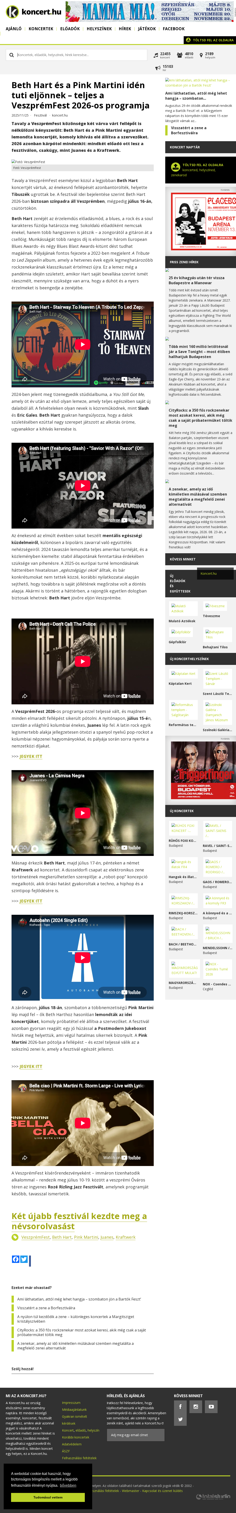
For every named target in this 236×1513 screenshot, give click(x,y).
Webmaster (131, 1491)
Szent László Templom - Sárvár (218, 693)
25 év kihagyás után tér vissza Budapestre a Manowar (196, 280)
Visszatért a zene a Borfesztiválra (46, 1308)
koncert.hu (60, 115)
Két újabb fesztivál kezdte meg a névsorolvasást (79, 1221)
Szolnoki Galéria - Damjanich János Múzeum (218, 730)
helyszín (93, 1430)
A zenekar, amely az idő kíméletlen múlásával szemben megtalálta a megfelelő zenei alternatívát (75, 1345)
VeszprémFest (35, 1237)
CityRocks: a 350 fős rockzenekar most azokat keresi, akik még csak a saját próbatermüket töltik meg (81, 1332)
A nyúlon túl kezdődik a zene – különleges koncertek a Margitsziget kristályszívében (75, 1319)
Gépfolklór (177, 642)
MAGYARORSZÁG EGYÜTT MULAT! (183, 983)
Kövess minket (183, 559)
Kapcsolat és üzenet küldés (162, 1491)
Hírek (125, 28)
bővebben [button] (68, 1485)
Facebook (174, 28)
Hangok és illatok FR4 (183, 877)
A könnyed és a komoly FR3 (218, 913)
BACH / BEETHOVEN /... (183, 944)
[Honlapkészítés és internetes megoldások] (213, 1499)
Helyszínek (99, 28)
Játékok (147, 28)
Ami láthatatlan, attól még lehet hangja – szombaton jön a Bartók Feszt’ (79, 1299)
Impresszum (71, 1402)
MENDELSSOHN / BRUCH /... (218, 948)
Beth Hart (62, 1237)
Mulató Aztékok (182, 621)
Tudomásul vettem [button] (47, 1497)
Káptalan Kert (180, 683)
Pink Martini (86, 1237)
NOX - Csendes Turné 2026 (218, 984)
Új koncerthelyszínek (189, 659)
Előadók (70, 28)
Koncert (68, 1430)
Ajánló (14, 28)
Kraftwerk (126, 1237)
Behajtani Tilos (215, 647)
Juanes (106, 1237)
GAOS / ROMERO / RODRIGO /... (218, 882)
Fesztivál (40, 115)
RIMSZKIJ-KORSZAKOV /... (183, 913)
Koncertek (41, 28)
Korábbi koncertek (75, 1437)
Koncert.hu (209, 573)
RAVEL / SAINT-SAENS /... (218, 845)
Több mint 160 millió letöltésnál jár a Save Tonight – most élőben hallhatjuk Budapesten (199, 351)
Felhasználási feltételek (79, 1458)
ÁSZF (66, 1451)
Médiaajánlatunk (74, 1409)
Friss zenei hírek (184, 262)
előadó (81, 1430)
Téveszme (211, 616)
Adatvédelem (72, 1444)
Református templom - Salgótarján (183, 725)
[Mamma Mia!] (149, 20)
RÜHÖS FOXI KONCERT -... (183, 840)
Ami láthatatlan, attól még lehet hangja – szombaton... (196, 96)
